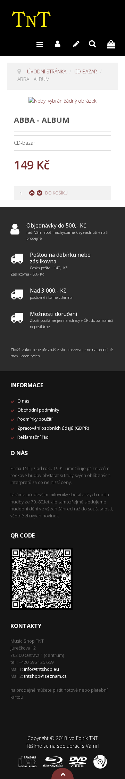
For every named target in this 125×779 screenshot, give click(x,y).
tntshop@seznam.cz (45, 676)
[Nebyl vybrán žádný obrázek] (62, 100)
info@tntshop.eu (41, 669)
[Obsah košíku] (113, 43)
